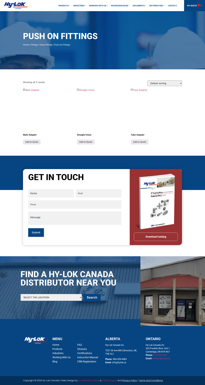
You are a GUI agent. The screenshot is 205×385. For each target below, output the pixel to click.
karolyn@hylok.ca (161, 358)
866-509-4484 (120, 359)
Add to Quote (31, 142)
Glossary (82, 349)
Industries (79, 5)
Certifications (84, 353)
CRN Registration (86, 361)
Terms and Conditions (151, 380)
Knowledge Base (119, 5)
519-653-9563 (160, 355)
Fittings (34, 45)
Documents (139, 5)
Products (64, 5)
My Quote (193, 5)
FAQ (79, 344)
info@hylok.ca (119, 362)
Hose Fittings (46, 45)
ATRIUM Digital (109, 380)
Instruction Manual (87, 357)
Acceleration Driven (88, 380)
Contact (172, 5)
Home (26, 45)
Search (92, 297)
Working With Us (97, 5)
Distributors (156, 5)
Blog (54, 361)
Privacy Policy (129, 380)
